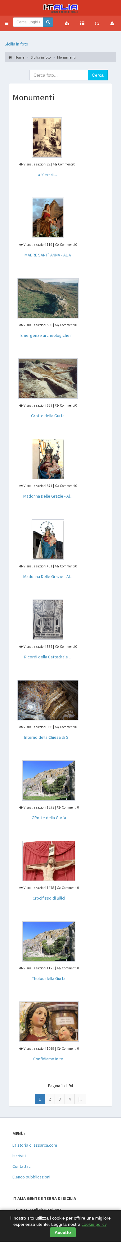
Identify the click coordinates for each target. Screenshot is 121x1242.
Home (19, 57)
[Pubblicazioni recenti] (82, 23)
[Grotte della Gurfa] (48, 378)
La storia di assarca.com (34, 1145)
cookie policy (94, 1224)
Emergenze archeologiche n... (47, 335)
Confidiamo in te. (48, 1059)
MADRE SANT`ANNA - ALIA (48, 255)
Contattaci (22, 1166)
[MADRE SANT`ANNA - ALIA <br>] (48, 217)
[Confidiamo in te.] (49, 1021)
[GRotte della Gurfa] (48, 780)
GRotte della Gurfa (49, 817)
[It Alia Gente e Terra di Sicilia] (60, 8)
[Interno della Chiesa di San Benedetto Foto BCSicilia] (47, 699)
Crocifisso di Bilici (49, 898)
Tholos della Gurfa (48, 978)
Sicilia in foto (16, 44)
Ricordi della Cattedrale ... (48, 657)
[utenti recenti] (67, 23)
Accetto (63, 1232)
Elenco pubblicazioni (31, 1177)
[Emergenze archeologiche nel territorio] (47, 297)
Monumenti (66, 57)
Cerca (98, 75)
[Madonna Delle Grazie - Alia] (48, 458)
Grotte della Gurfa (48, 415)
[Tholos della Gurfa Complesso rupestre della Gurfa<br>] (48, 940)
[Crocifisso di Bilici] (48, 860)
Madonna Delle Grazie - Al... (48, 496)
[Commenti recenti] (97, 23)
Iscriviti (19, 1155)
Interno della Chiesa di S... (47, 737)
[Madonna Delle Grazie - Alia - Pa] (48, 539)
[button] (6, 23)
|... (80, 1099)
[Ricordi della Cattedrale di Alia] (48, 619)
